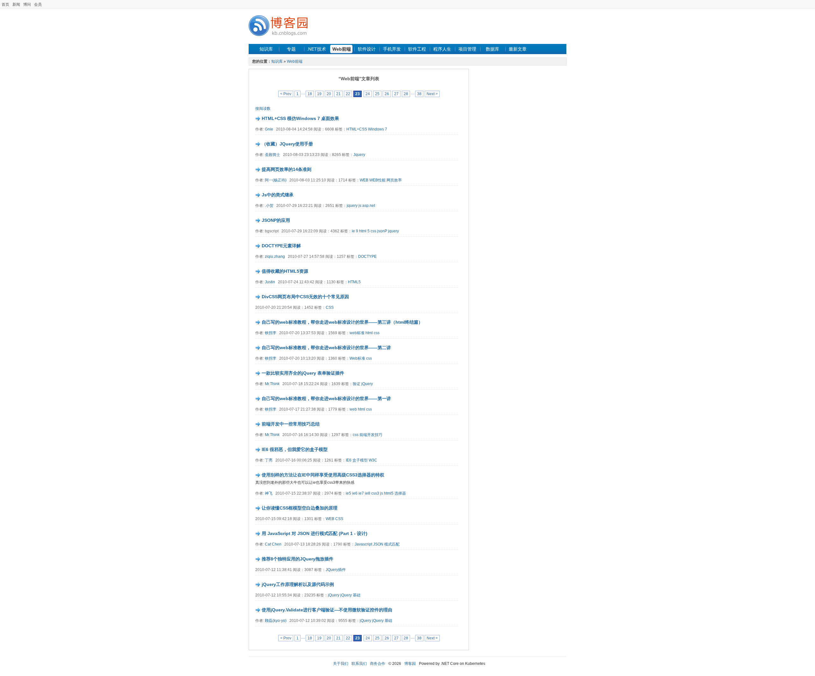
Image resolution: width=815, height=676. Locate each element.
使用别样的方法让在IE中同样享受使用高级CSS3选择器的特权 (323, 474)
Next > (432, 94)
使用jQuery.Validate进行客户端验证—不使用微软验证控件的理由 (327, 609)
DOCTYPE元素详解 (281, 245)
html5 (388, 493)
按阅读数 (263, 108)
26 (387, 94)
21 (338, 94)
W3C (373, 460)
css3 (375, 493)
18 (310, 94)
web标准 (357, 333)
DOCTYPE (367, 256)
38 (419, 94)
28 (406, 94)
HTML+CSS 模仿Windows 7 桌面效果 (300, 118)
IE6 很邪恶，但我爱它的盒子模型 (295, 449)
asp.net (368, 205)
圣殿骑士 (272, 154)
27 (396, 94)
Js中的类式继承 (278, 194)
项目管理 (467, 49)
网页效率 (394, 180)
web (353, 409)
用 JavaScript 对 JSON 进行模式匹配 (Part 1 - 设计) (314, 533)
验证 (356, 384)
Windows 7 (377, 129)
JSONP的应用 (276, 220)
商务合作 (377, 663)
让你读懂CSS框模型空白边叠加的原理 (299, 508)
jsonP (382, 231)
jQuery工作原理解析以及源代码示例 (298, 584)
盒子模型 (360, 460)
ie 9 (355, 231)
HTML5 (354, 282)
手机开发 (392, 49)
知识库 (266, 49)
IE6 (348, 460)
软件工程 (417, 49)
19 (319, 94)
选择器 (400, 493)
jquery (352, 205)
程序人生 (442, 49)
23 (357, 94)
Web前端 (341, 49)
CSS (330, 307)
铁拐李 (270, 333)
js (359, 205)
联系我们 (359, 663)
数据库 (492, 49)
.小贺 (269, 205)
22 (348, 94)
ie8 (367, 493)
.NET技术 (316, 49)
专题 (291, 49)
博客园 (410, 663)
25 (377, 94)
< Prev (285, 94)
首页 (5, 4)
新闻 (16, 4)
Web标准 (357, 358)
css (373, 231)
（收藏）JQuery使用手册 (287, 143)
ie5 (348, 493)
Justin (270, 282)
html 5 (364, 231)
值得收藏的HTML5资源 (285, 271)
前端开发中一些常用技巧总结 (291, 423)
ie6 (355, 493)
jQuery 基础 (350, 595)
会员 (38, 4)
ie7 (361, 493)
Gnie (269, 129)
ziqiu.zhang (275, 256)
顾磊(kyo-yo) (276, 620)
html (369, 333)
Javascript (363, 544)
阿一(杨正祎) (276, 180)
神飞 (269, 493)
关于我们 (340, 663)
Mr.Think (272, 384)
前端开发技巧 (370, 435)
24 (367, 94)
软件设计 (367, 49)
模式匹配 (392, 544)
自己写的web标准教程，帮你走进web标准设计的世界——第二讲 (326, 347)
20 (329, 94)
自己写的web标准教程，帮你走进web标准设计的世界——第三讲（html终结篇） (342, 322)
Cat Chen (273, 544)
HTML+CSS (356, 129)
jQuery (367, 384)
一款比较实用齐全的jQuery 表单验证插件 (303, 373)
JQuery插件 (336, 569)
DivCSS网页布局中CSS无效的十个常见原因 (305, 296)
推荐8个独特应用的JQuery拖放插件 (297, 558)
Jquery (359, 154)
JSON (378, 544)
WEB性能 (377, 180)
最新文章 (518, 49)
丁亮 (269, 460)
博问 (27, 4)
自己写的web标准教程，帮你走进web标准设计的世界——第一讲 (326, 398)
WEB (364, 180)
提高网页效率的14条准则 (286, 169)
